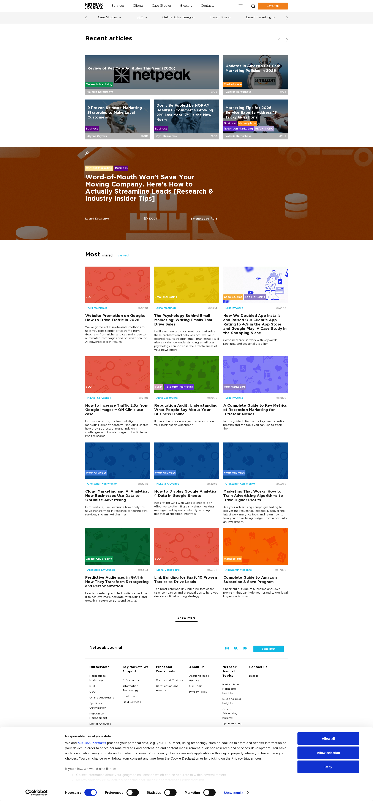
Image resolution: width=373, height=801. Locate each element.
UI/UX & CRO (264, 128)
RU (236, 648)
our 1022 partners (92, 743)
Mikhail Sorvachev (99, 397)
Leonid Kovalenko (97, 218)
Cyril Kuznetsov (166, 136)
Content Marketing (99, 168)
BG (226, 648)
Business (92, 128)
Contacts (207, 6)
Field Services (132, 702)
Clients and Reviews (169, 680)
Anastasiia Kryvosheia (101, 570)
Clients (138, 6)
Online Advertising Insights (229, 713)
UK (245, 648)
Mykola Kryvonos (167, 483)
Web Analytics (96, 472)
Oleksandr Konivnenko (102, 483)
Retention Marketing (238, 128)
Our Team (195, 686)
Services (117, 6)
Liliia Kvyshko (234, 308)
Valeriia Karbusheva (100, 92)
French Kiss (218, 17)
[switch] (132, 792)
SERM (159, 386)
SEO (139, 17)
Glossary (186, 6)
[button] (241, 6)
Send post (268, 649)
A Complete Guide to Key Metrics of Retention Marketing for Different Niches (255, 409)
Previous (82, 99)
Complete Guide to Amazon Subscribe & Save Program (250, 580)
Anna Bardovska (167, 397)
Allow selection (328, 752)
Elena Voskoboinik (168, 570)
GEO (92, 692)
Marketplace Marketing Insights (230, 689)
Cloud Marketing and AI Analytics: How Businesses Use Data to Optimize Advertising (117, 496)
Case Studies (161, 6)
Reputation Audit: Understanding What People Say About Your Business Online (185, 409)
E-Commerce (131, 680)
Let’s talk (273, 6)
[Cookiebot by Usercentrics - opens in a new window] (36, 792)
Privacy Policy (198, 692)
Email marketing (258, 17)
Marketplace (233, 84)
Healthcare (130, 696)
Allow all (328, 738)
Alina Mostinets (166, 308)
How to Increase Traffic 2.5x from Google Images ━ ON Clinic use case (116, 409)
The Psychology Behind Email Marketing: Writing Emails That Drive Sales (183, 320)
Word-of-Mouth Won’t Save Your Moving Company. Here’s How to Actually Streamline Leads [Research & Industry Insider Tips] (149, 188)
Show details (233, 792)
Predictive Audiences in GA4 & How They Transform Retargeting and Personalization (117, 582)
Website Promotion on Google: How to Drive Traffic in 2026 (115, 318)
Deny (328, 767)
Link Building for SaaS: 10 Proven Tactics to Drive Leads (185, 580)
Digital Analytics (100, 723)
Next (291, 99)
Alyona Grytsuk (97, 136)
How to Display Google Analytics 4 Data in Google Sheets (185, 494)
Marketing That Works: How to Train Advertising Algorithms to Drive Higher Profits (253, 496)
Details (253, 676)
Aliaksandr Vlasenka (238, 570)
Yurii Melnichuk (97, 308)
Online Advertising (176, 17)
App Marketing (255, 297)
